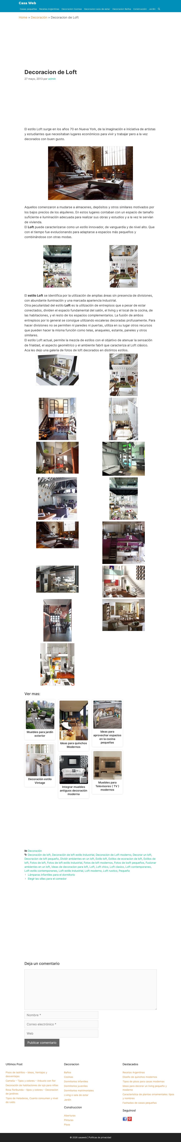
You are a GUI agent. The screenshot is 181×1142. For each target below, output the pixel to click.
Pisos (67, 1124)
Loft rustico (110, 870)
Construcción (140, 9)
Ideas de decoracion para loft (69, 866)
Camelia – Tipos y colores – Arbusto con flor (31, 1080)
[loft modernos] (57, 590)
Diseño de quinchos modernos (140, 1077)
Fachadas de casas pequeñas (140, 1102)
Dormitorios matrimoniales (79, 1090)
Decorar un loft (142, 854)
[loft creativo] (123, 473)
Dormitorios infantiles (76, 1081)
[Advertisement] (91, 48)
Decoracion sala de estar (97, 9)
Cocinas (68, 1077)
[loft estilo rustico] (57, 546)
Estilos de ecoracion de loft (125, 858)
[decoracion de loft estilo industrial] (123, 285)
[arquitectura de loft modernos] (57, 383)
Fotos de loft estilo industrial (64, 862)
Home (23, 17)
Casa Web (27, 3)
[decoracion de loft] (57, 438)
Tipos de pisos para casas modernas (143, 1081)
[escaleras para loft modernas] (57, 471)
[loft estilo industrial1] (57, 285)
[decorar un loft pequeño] (123, 438)
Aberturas (70, 1115)
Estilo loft (101, 858)
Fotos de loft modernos (98, 862)
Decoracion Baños (121, 9)
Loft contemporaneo (138, 866)
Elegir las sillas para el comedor (47, 878)
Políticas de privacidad (100, 1137)
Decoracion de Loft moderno (113, 854)
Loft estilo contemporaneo (40, 870)
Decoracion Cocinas (72, 9)
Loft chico (102, 866)
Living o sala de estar (76, 1095)
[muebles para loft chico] (57, 683)
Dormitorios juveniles (76, 1086)
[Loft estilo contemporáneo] (57, 517)
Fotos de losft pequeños (129, 862)
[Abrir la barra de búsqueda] (159, 9)
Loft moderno (93, 870)
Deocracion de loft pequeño (41, 858)
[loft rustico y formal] (57, 639)
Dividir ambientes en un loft (77, 858)
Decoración (39, 17)
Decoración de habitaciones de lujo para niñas (32, 1085)
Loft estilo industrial (71, 870)
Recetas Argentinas (49, 9)
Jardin (152, 9)
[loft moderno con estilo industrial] (123, 561)
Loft (92, 866)
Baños (67, 1072)
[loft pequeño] (123, 595)
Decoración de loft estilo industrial (73, 854)
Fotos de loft (38, 862)
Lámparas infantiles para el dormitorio (51, 874)
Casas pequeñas (28, 9)
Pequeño (124, 870)
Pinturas (68, 1120)
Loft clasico (117, 866)
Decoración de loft (39, 854)
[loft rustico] (123, 628)
